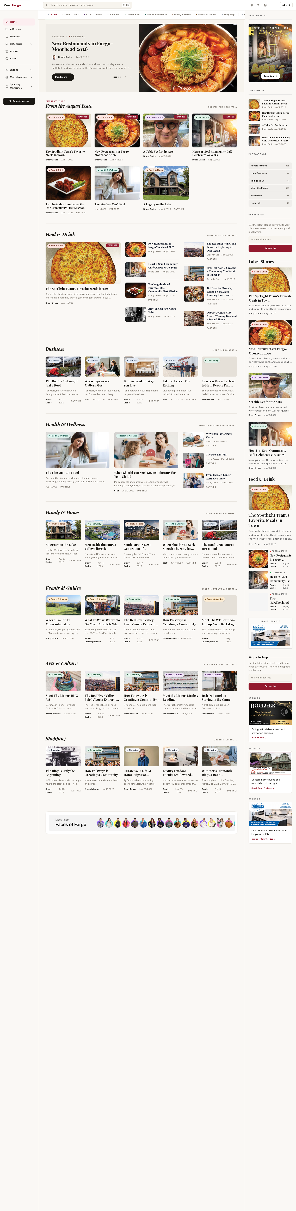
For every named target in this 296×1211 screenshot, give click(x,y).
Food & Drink (71, 14)
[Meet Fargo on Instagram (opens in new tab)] (251, 5)
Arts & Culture (94, 14)
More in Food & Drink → (222, 235)
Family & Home (182, 14)
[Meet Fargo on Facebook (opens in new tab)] (265, 5)
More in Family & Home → (221, 513)
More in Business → (224, 350)
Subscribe (270, 248)
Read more (61, 74)
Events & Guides (207, 14)
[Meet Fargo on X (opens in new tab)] (258, 5)
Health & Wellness (157, 14)
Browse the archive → (222, 107)
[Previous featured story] (125, 74)
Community (133, 14)
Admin (286, 5)
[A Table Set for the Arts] (188, 58)
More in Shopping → (224, 740)
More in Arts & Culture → (220, 664)
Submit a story (21, 101)
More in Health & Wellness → (218, 425)
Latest (53, 14)
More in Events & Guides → (219, 589)
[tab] (112, 74)
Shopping (229, 14)
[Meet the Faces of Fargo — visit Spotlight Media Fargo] (141, 823)
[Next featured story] (130, 74)
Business (114, 14)
